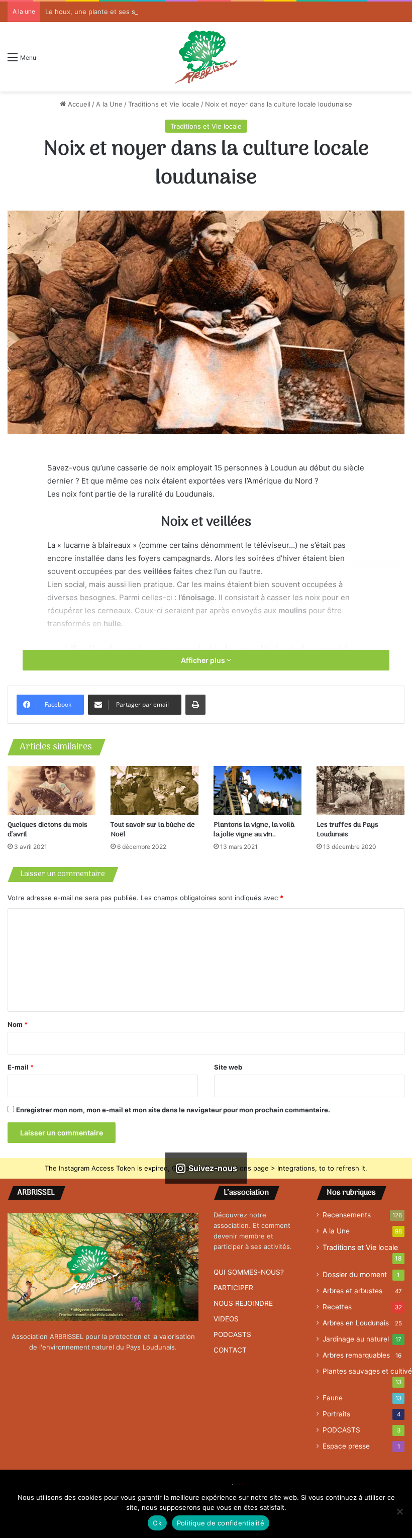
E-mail (21, 1067)
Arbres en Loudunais (356, 1323)
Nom (18, 1024)
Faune (333, 1398)
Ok (157, 1523)
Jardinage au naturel (356, 1339)
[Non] (399, 1511)
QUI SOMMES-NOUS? (249, 1272)
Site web (228, 1067)
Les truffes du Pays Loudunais (347, 829)
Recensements (347, 1215)
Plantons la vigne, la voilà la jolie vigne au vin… (254, 829)
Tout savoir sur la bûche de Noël (153, 829)
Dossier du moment (355, 1274)
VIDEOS (226, 1319)
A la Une (109, 104)
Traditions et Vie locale (163, 104)
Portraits (336, 1414)
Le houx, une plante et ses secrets (100, 12)
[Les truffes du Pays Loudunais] (360, 791)
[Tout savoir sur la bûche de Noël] (154, 790)
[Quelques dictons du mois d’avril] (51, 791)
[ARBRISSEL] (206, 56)
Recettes (337, 1307)
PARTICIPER (233, 1288)
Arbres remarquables (356, 1355)
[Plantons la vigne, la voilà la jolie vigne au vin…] (257, 791)
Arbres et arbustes (352, 1291)
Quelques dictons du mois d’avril (47, 829)
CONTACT (230, 1350)
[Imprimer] (195, 705)
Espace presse (346, 1446)
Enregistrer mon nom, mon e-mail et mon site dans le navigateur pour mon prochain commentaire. (173, 1110)
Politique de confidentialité (220, 1523)
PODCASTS (232, 1334)
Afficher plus (204, 660)
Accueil (78, 104)
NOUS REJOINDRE (243, 1303)
